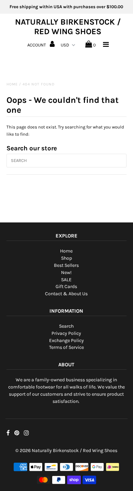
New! (66, 272)
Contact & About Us (66, 294)
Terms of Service (66, 347)
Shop (66, 258)
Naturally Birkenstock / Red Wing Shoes (68, 26)
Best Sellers (66, 265)
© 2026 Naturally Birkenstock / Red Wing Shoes (66, 450)
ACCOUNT (37, 44)
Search (66, 326)
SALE (66, 280)
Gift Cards (66, 286)
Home (12, 84)
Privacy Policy (66, 333)
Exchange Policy (66, 340)
